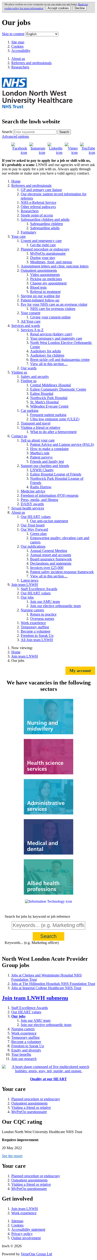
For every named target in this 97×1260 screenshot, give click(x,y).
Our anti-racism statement (49, 521)
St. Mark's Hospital (44, 402)
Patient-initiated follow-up (40, 300)
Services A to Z (32, 330)
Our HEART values (36, 517)
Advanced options (15, 136)
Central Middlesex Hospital (50, 385)
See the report (12, 1156)
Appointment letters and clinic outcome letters (55, 266)
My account (80, 670)
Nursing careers (32, 610)
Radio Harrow (41, 487)
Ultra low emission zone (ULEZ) (54, 419)
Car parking (29, 411)
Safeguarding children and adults (45, 219)
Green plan (38, 534)
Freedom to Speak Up (37, 636)
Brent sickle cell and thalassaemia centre (60, 360)
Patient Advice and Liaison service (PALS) (62, 444)
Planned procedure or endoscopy (45, 249)
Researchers (30, 211)
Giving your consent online (50, 317)
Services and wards (25, 326)
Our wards (28, 368)
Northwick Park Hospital (48, 398)
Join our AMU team (45, 602)
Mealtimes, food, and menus (51, 262)
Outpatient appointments (39, 270)
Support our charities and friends (45, 466)
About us (18, 512)
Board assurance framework (51, 559)
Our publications (33, 546)
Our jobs (27, 597)
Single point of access (37, 215)
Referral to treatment (45, 292)
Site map (17, 42)
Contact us (19, 436)
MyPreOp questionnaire (48, 253)
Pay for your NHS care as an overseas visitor (54, 304)
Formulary (28, 232)
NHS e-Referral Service (38, 202)
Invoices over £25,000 (46, 568)
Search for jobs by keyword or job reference (37, 916)
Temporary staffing (35, 627)
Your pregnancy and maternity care (56, 338)
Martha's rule (39, 453)
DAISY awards (32, 504)
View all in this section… (49, 364)
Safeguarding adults (45, 228)
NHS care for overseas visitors (52, 309)
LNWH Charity (42, 470)
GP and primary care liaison (41, 190)
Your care (18, 236)
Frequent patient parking (48, 415)
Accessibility (20, 51)
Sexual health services (27, 508)
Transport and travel (35, 423)
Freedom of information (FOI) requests (49, 495)
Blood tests (38, 287)
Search (7, 132)
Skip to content (13, 34)
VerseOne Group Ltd (36, 1254)
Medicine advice (33, 491)
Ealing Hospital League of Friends (55, 474)
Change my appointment (48, 283)
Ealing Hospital (41, 394)
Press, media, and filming (39, 500)
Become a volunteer (35, 631)
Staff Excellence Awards (39, 589)
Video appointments (45, 275)
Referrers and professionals (31, 186)
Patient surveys (41, 457)
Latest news (29, 580)
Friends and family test (47, 461)
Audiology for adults (45, 351)
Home (15, 181)
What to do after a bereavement (53, 432)
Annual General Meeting (48, 551)
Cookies (17, 46)
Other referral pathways (38, 207)
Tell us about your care (38, 440)
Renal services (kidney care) (51, 334)
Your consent (30, 313)
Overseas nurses (42, 619)
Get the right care (43, 245)
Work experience (33, 623)
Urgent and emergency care (41, 241)
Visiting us (19, 372)
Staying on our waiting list (40, 296)
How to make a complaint (49, 449)
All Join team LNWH (37, 640)
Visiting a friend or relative (40, 428)
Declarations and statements (50, 563)
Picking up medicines (46, 279)
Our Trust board (32, 525)
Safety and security (35, 377)
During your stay (42, 258)
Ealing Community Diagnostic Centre (58, 389)
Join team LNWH (24, 585)
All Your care (30, 321)
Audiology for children (47, 355)
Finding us (28, 381)
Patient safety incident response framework (62, 572)
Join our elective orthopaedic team (55, 606)
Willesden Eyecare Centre (49, 406)
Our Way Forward (34, 529)
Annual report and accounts (50, 555)
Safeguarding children (46, 224)
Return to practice (43, 614)
